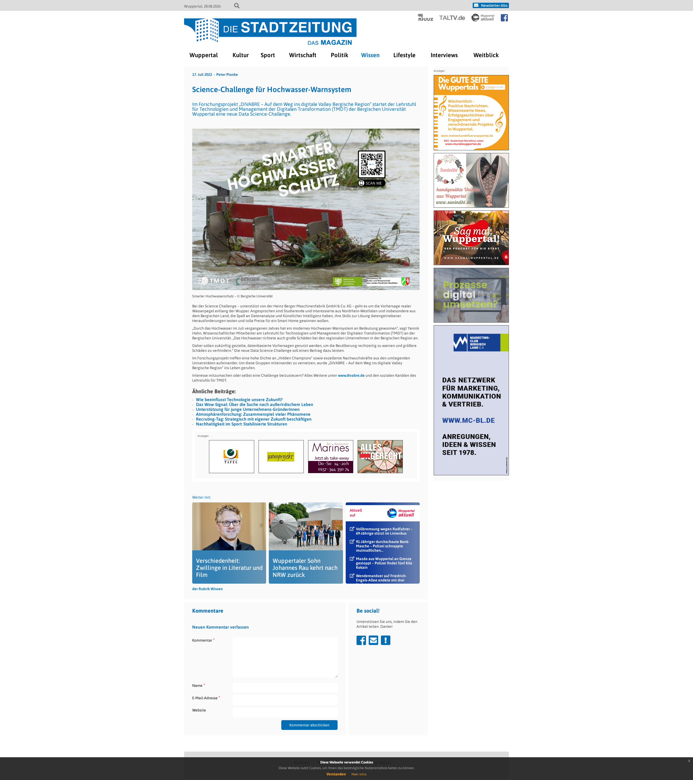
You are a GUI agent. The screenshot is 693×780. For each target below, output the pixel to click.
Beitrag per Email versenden (373, 640)
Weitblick (486, 54)
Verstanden (336, 774)
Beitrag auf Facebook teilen (361, 640)
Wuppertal (203, 54)
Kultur (241, 54)
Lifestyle (404, 54)
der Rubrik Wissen (207, 589)
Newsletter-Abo (494, 5)
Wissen (370, 54)
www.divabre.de (351, 375)
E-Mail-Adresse (206, 697)
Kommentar (203, 640)
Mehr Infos (359, 774)
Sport (268, 54)
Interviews (444, 54)
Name (198, 685)
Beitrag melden (385, 640)
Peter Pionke (227, 74)
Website (199, 710)
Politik (339, 54)
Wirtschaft (302, 54)
